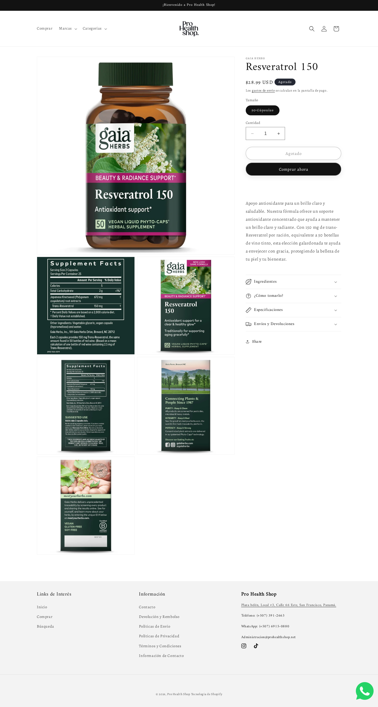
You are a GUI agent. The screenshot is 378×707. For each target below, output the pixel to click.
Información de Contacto (161, 655)
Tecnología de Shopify (206, 694)
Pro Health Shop (178, 694)
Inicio (42, 607)
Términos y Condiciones (160, 646)
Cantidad (253, 122)
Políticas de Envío (154, 626)
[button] (67, 28)
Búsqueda (45, 626)
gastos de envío (263, 90)
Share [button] (257, 341)
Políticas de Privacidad (159, 636)
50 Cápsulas (265, 111)
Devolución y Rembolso (159, 616)
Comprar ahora (293, 169)
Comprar (44, 616)
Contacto (147, 607)
